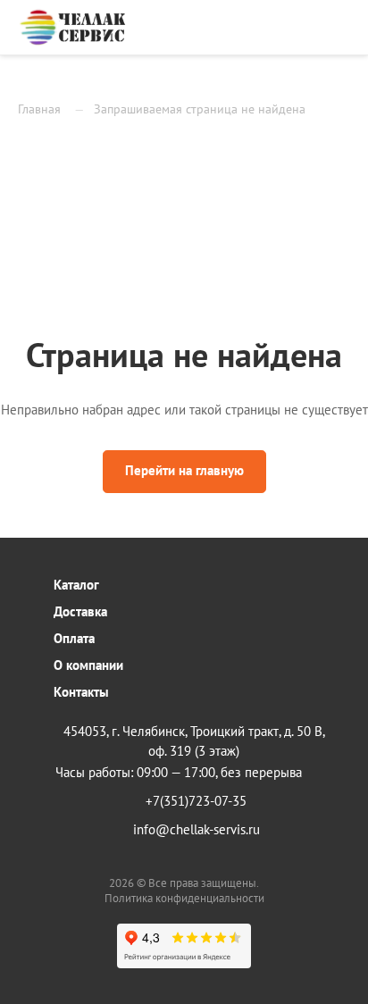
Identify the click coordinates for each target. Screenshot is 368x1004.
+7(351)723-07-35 (196, 800)
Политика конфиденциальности (184, 898)
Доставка (80, 611)
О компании (88, 665)
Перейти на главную (184, 470)
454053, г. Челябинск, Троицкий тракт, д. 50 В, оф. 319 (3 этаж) (194, 741)
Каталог (76, 584)
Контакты (81, 691)
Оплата (74, 638)
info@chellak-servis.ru (196, 829)
